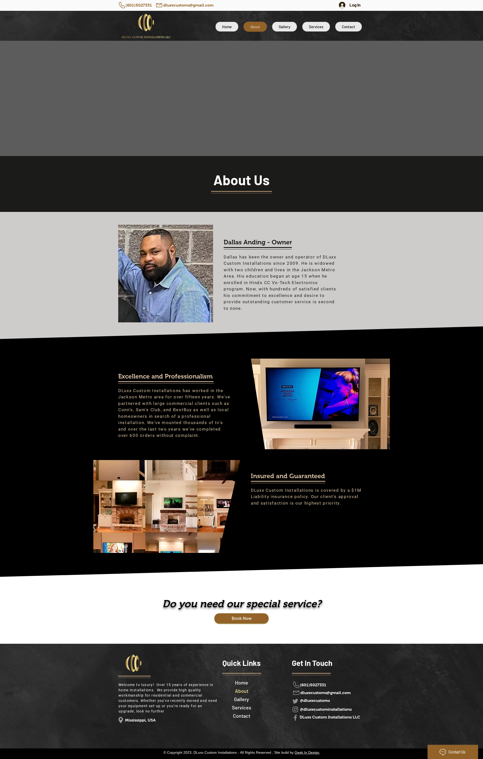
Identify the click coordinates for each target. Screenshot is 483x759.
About (241, 691)
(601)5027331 (139, 5)
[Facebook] (295, 718)
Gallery (241, 699)
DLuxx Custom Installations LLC (330, 717)
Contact (241, 716)
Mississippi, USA (140, 720)
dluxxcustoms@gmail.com (188, 5)
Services (241, 707)
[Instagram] (295, 709)
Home (241, 682)
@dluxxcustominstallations (326, 709)
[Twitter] (295, 701)
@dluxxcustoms (315, 700)
